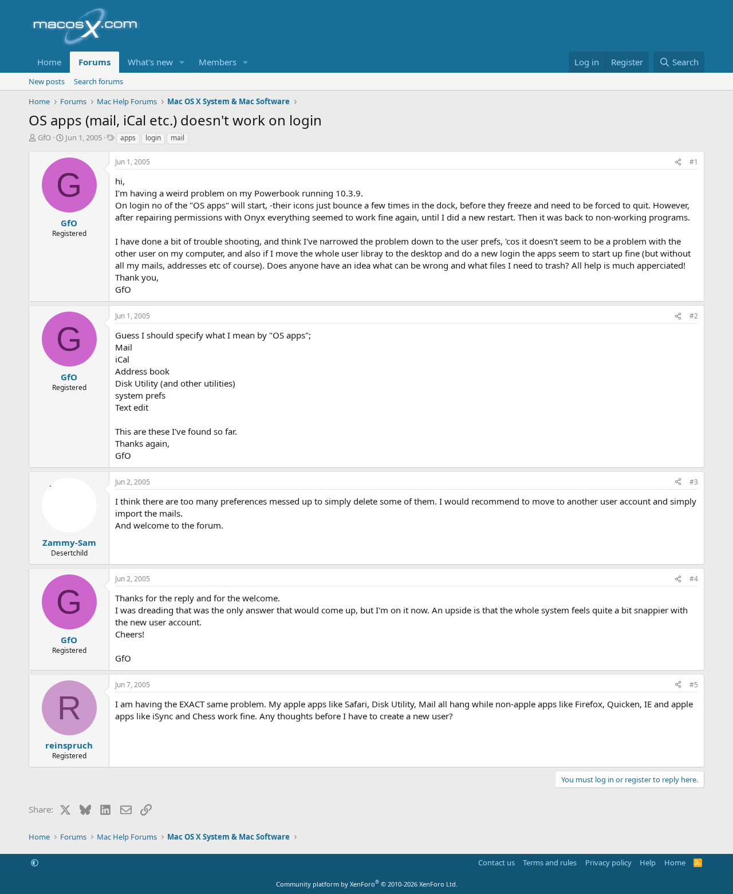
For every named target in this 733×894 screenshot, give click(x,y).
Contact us (496, 862)
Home (49, 62)
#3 (693, 482)
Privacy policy (608, 862)
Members (218, 62)
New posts (47, 81)
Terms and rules (550, 862)
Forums (94, 62)
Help (648, 862)
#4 (693, 579)
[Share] (678, 162)
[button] (182, 62)
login (153, 138)
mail (177, 138)
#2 (693, 316)
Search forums (98, 81)
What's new (150, 62)
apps (128, 138)
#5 (693, 685)
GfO (44, 137)
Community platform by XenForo (367, 884)
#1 (693, 162)
